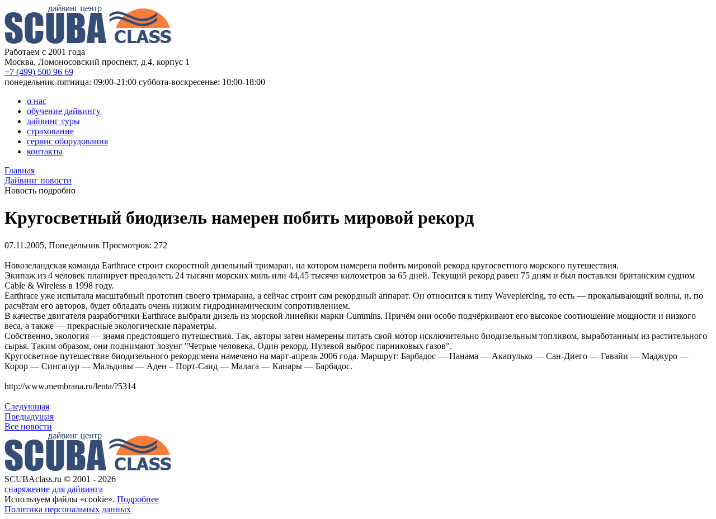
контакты (45, 151)
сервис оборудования (67, 141)
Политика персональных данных (67, 509)
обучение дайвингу (64, 111)
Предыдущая (29, 416)
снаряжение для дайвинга (53, 489)
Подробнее (138, 499)
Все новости (28, 426)
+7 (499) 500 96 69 (38, 72)
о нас (36, 101)
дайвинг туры (53, 121)
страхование (50, 131)
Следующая (26, 406)
